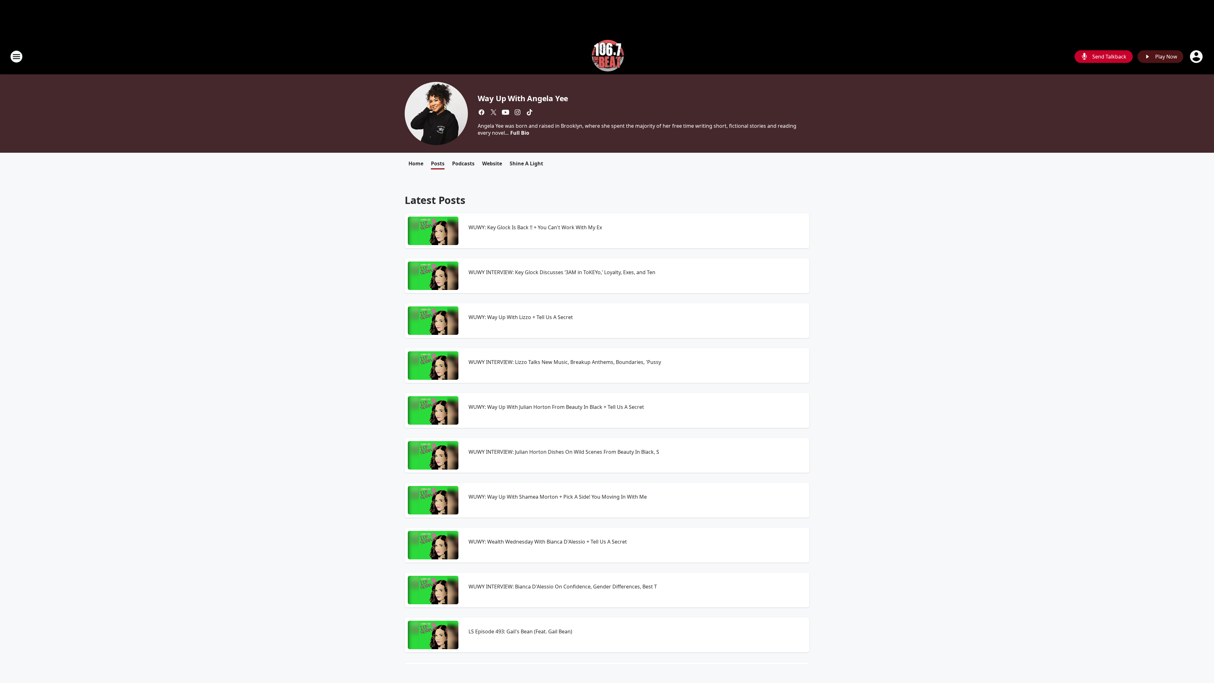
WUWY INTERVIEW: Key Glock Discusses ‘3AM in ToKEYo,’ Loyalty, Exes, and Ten (562, 272)
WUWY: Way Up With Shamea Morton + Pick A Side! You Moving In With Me (558, 496)
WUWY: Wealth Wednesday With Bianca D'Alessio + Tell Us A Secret (548, 541)
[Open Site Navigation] (16, 56)
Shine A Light (526, 163)
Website (492, 163)
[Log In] (1197, 56)
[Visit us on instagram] (517, 112)
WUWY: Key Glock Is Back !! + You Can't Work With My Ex (535, 227)
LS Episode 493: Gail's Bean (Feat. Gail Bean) (520, 631)
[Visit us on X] (493, 112)
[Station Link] (607, 56)
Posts (438, 163)
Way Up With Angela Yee (523, 98)
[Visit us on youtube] (505, 112)
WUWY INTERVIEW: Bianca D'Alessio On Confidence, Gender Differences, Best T (563, 586)
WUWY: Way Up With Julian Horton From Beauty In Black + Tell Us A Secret (556, 406)
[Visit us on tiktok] (529, 112)
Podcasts (463, 163)
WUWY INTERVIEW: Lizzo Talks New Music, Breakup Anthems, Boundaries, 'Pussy (565, 362)
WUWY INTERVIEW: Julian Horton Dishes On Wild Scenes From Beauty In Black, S (564, 451)
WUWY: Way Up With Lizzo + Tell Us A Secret (521, 317)
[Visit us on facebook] (481, 112)
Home (415, 163)
